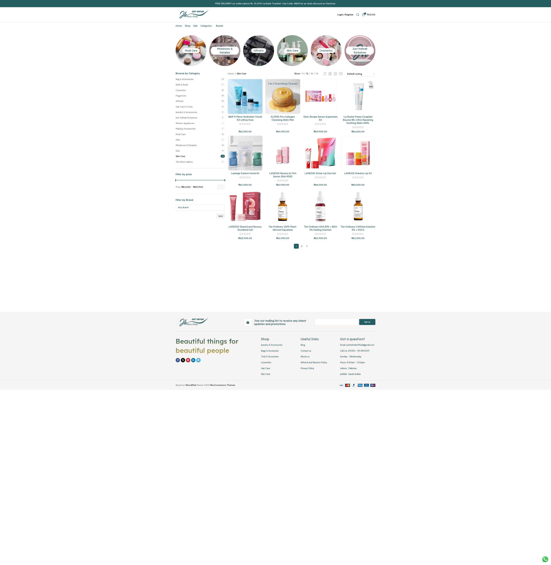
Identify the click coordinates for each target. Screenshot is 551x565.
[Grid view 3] (335, 74)
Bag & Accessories (185, 79)
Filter (221, 187)
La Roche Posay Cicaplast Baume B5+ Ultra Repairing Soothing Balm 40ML (358, 120)
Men (178, 139)
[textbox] (200, 207)
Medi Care (191, 50)
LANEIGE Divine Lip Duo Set (320, 173)
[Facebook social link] (178, 360)
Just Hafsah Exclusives (186, 117)
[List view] (325, 74)
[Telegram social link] (198, 360)
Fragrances (181, 95)
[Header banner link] (275, 3)
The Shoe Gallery (184, 161)
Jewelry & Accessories (186, 112)
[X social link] (183, 360)
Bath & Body (182, 84)
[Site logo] (193, 14)
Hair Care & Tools (184, 106)
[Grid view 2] (330, 74)
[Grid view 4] (341, 74)
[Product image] (282, 96)
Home (231, 73)
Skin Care (292, 50)
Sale (178, 150)
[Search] (358, 15)
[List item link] (278, 345)
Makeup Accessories (186, 128)
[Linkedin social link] (193, 360)
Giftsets (259, 50)
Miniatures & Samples (186, 145)
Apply (220, 216)
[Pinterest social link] (188, 360)
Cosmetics (326, 50)
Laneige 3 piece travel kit (245, 173)
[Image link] (193, 322)
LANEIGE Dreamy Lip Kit (358, 173)
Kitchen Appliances (185, 123)
